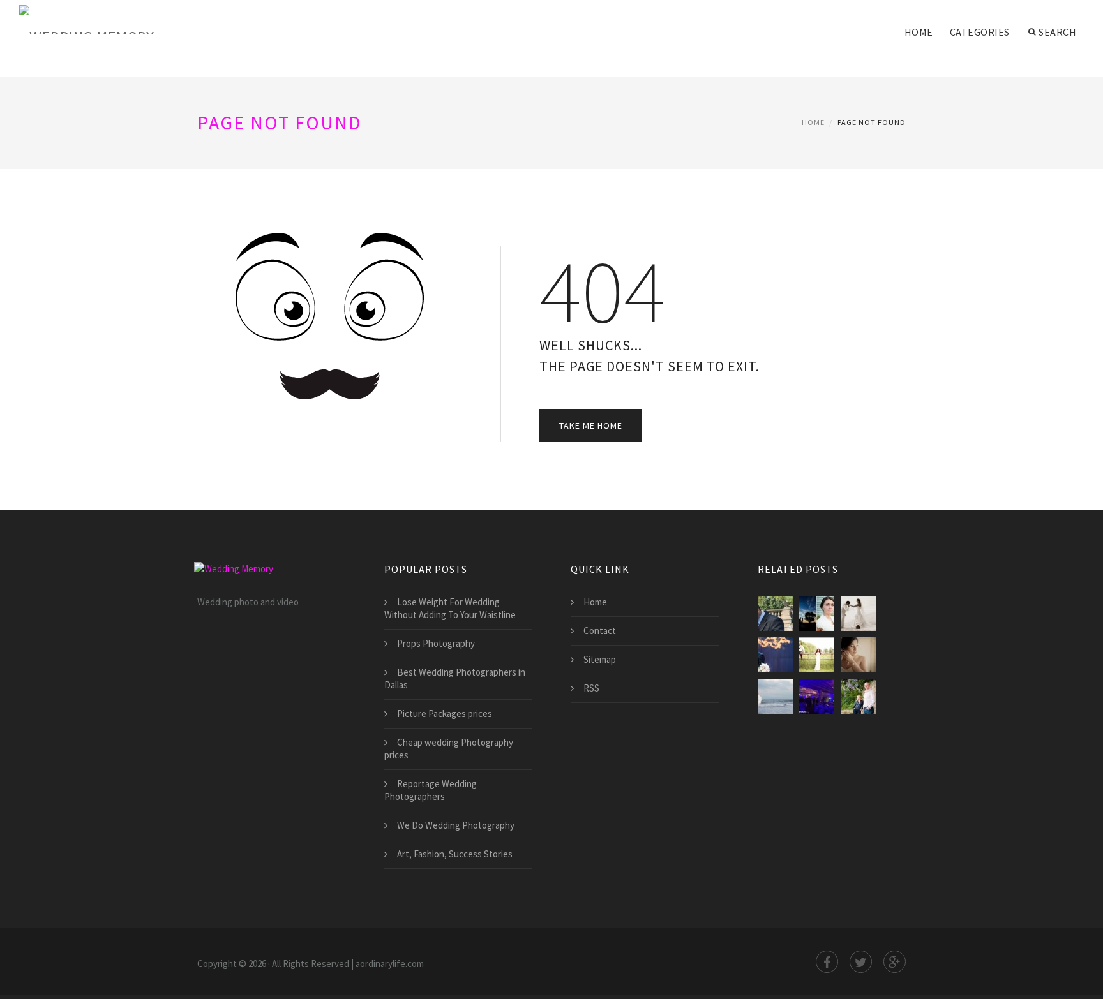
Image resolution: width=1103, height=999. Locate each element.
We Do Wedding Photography (455, 825)
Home (918, 32)
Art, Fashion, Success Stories (455, 854)
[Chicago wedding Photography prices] (858, 654)
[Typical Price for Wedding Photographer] (775, 613)
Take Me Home (590, 425)
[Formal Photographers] (816, 613)
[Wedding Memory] (86, 20)
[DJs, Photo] (816, 696)
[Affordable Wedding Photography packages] (775, 696)
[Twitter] (861, 962)
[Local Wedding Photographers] (775, 654)
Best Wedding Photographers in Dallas (454, 678)
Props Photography (436, 643)
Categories (980, 32)
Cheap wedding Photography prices (448, 748)
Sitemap (599, 659)
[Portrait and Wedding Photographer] (858, 696)
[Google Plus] (894, 962)
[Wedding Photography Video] (858, 613)
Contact (599, 631)
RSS (591, 688)
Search (1057, 32)
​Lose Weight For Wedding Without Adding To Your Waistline (450, 608)
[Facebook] (827, 962)
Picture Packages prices (444, 713)
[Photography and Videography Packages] (816, 654)
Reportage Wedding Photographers (430, 790)
